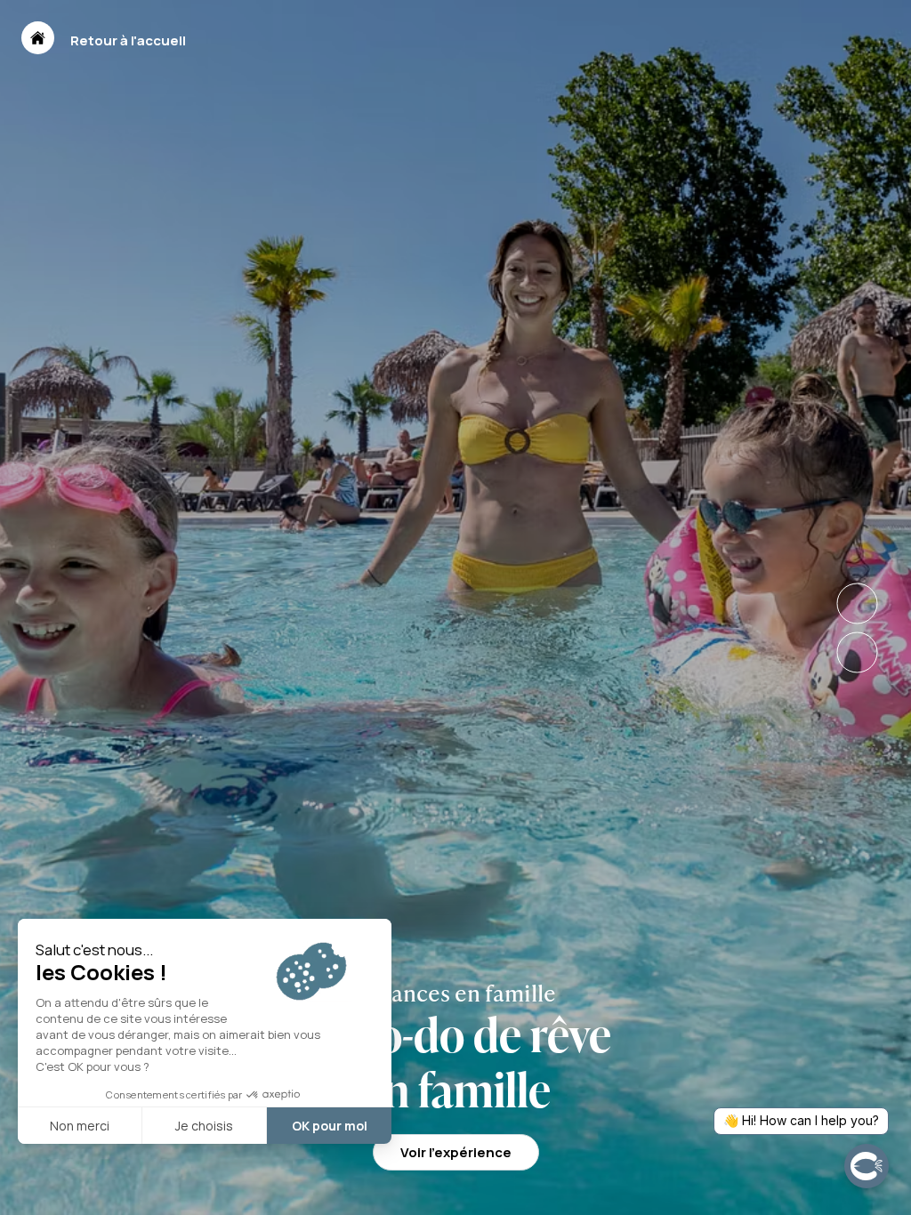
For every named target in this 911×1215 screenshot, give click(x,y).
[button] (37, 37)
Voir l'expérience (456, 1152)
